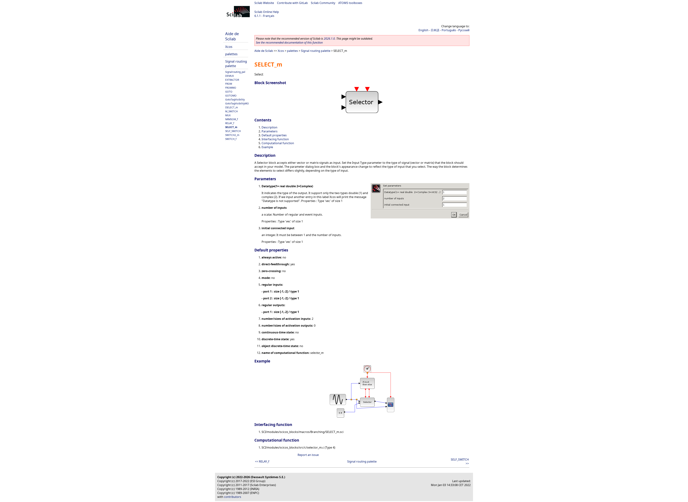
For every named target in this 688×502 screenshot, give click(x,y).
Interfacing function (275, 139)
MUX (228, 115)
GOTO (228, 91)
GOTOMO (230, 95)
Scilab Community (323, 3)
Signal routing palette (315, 51)
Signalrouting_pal (235, 72)
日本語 (435, 30)
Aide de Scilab (232, 36)
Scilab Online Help (266, 12)
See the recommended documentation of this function (289, 42)
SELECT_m (231, 127)
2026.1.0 (329, 39)
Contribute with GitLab (292, 3)
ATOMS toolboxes (350, 3)
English (423, 30)
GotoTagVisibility (235, 99)
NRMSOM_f (231, 119)
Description (269, 127)
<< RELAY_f (262, 461)
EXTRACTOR (232, 79)
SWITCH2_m (232, 135)
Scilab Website (264, 3)
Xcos (228, 46)
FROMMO (230, 87)
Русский (463, 30)
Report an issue (308, 455)
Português (449, 30)
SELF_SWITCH (233, 131)
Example (267, 147)
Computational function (278, 143)
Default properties (274, 135)
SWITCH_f (230, 139)
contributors (232, 497)
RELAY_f (229, 123)
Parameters (270, 131)
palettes (231, 54)
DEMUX (229, 75)
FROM (228, 83)
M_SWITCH (231, 111)
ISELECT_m (231, 107)
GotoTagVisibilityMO (237, 103)
